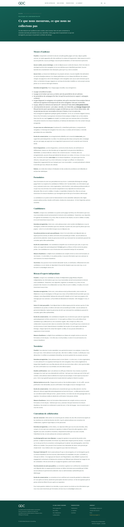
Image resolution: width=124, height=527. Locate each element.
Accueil (20, 13)
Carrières (70, 212)
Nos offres (60, 3)
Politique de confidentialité (98, 521)
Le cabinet (79, 3)
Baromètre (73, 184)
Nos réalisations (57, 513)
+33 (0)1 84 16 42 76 (94, 510)
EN (105, 3)
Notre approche (50, 3)
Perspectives (70, 3)
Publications (74, 508)
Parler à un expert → (95, 515)
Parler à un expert (42, 184)
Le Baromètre (56, 515)
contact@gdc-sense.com (47, 267)
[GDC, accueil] (21, 3)
